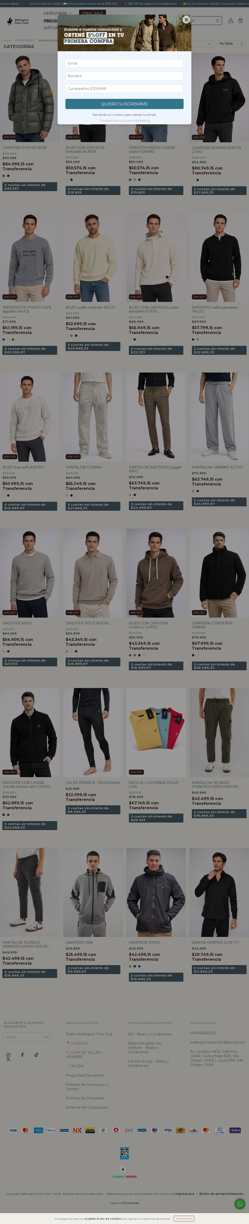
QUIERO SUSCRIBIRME (124, 104)
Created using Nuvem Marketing (124, 120)
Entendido (184, 1218)
